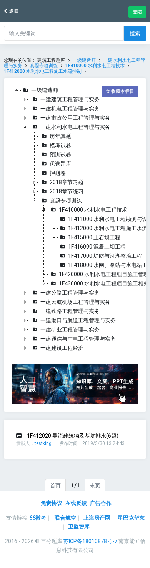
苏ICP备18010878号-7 (90, 541)
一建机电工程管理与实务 (70, 108)
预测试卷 (60, 154)
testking (43, 443)
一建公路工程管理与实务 (70, 293)
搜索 (135, 33)
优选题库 (60, 164)
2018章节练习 (66, 191)
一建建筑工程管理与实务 (70, 99)
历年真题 (60, 136)
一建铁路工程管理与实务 (70, 311)
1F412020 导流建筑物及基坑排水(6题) (72, 436)
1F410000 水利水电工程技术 (95, 65)
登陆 (137, 12)
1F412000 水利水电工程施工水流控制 (43, 71)
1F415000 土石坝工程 (94, 237)
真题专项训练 (44, 65)
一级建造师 (84, 60)
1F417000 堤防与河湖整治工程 (105, 256)
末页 (95, 485)
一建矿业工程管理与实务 (70, 329)
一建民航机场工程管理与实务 (75, 302)
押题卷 (58, 173)
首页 (55, 485)
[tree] (75, 219)
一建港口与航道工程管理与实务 (78, 320)
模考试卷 (60, 145)
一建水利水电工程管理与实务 (75, 127)
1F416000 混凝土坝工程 (97, 247)
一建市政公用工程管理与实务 (75, 118)
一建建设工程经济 (61, 348)
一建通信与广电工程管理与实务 (78, 339)
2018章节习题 (66, 182)
